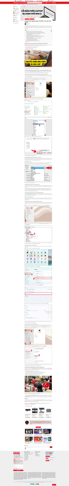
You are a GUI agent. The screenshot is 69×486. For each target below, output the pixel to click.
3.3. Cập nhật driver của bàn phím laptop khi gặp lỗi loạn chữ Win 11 (33, 38)
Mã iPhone (50, 473)
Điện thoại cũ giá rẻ (22, 473)
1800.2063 (19, 455)
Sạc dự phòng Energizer (37, 474)
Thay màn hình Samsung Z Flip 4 (17, 475)
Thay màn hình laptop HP (23, 477)
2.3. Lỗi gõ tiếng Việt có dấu (29, 34)
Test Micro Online (52, 472)
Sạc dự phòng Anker (33, 475)
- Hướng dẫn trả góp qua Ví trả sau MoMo (28, 454)
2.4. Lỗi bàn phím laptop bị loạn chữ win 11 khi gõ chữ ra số (32, 35)
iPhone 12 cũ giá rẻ (16, 474)
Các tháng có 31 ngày (45, 473)
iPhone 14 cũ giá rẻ (25, 474)
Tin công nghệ (19, 4)
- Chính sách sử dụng (26, 457)
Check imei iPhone (50, 476)
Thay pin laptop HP (16, 472)
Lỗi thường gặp (23, 4)
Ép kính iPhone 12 (36, 473)
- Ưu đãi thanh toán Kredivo (27, 453)
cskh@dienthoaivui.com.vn (18, 456)
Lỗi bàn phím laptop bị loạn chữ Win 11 (30, 44)
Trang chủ (15, 4)
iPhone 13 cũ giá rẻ (20, 474)
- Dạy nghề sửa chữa (37, 454)
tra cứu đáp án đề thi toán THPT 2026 (46, 472)
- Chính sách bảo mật (26, 456)
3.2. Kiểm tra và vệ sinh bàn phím (29, 37)
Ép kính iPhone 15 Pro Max (30, 472)
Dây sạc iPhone (29, 474)
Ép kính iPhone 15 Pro (35, 472)
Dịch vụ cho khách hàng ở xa (17, 459)
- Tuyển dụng (36, 453)
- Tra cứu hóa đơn (26, 459)
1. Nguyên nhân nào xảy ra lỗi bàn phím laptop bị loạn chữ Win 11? (34, 31)
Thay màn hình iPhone (24, 472)
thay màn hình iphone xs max (34, 477)
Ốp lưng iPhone (37, 475)
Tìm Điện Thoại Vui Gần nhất (17, 458)
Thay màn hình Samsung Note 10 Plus (19, 476)
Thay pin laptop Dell (20, 472)
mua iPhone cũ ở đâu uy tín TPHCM (46, 477)
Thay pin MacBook (18, 477)
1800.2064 (19, 454)
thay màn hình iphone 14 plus (36, 476)
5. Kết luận (27, 41)
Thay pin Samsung (18, 473)
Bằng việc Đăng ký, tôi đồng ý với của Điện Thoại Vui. (18, 468)
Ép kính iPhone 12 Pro (31, 473)
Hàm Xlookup (47, 474)
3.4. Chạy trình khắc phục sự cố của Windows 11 (31, 39)
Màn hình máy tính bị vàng (47, 475)
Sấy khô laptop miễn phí (20, 479)
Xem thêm (25, 460)
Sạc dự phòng (32, 474)
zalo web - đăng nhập (53, 477)
